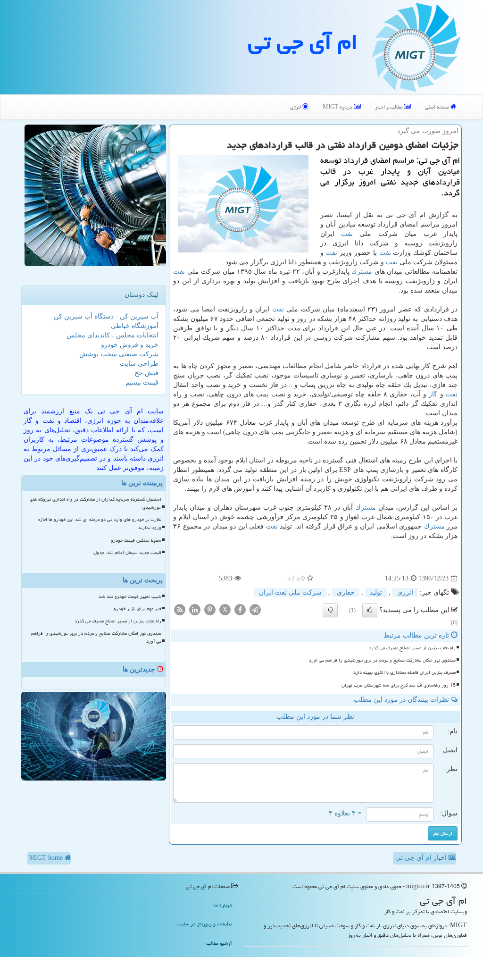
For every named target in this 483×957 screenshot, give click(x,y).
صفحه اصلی (437, 107)
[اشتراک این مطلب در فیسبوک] (240, 609)
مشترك (361, 271)
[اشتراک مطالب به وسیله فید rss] (179, 609)
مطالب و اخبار (389, 107)
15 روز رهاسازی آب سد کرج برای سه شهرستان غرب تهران (398, 685)
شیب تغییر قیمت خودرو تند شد (130, 596)
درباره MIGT (338, 107)
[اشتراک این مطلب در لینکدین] (194, 609)
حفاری (346, 592)
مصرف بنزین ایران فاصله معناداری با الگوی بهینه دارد (404, 672)
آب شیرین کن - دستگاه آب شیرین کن (106, 316)
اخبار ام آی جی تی (422, 857)
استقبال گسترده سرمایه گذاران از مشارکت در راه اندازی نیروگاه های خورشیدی (95, 503)
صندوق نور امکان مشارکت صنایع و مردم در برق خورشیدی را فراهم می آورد (382, 660)
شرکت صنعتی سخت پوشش (118, 354)
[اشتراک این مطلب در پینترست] (210, 609)
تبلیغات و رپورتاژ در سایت (204, 924)
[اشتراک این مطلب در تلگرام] (255, 609)
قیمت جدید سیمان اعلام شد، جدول (127, 552)
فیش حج (146, 373)
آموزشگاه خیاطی (134, 325)
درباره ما (223, 905)
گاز (433, 394)
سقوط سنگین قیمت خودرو (136, 540)
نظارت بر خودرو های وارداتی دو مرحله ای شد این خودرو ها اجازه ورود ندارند (99, 523)
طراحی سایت (139, 363)
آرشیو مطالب (219, 943)
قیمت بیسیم (141, 382)
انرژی (296, 107)
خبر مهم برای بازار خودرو (137, 608)
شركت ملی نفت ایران (290, 592)
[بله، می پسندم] (369, 610)
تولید (376, 592)
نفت (347, 233)
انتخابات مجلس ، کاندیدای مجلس (112, 335)
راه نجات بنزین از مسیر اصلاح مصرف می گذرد (412, 648)
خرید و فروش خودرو (129, 344)
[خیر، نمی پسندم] (330, 610)
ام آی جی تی (303, 42)
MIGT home (47, 857)
